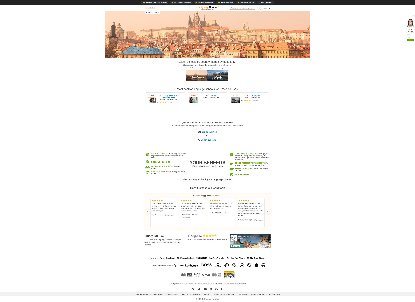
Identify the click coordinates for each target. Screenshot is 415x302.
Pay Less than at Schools (182, 2)
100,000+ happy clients (205, 2)
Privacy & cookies (172, 294)
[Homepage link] (146, 12)
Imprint (206, 294)
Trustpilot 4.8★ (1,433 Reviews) (156, 2)
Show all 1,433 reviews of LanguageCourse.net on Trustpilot (162, 243)
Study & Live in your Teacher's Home (171, 97)
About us (185, 294)
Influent (213, 96)
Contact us (196, 294)
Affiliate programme (257, 294)
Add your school (274, 294)
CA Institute (255, 96)
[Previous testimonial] (147, 212)
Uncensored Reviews (247, 2)
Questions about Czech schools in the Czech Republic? (207, 123)
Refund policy (157, 294)
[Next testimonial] (268, 212)
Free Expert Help (266, 2)
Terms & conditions (141, 294)
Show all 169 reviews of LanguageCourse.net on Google (207, 239)
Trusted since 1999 (227, 2)
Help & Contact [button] (150, 8)
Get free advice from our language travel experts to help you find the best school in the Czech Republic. (207, 126)
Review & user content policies (223, 294)
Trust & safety (242, 294)
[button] (260, 9)
